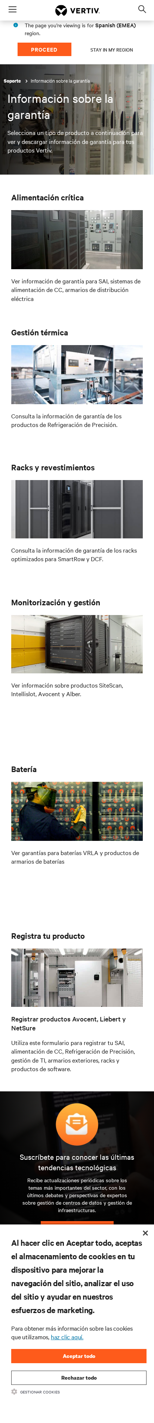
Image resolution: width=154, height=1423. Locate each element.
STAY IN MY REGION (111, 49)
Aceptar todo (79, 1355)
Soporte (13, 81)
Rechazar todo (79, 1377)
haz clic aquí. (67, 1337)
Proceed (44, 49)
